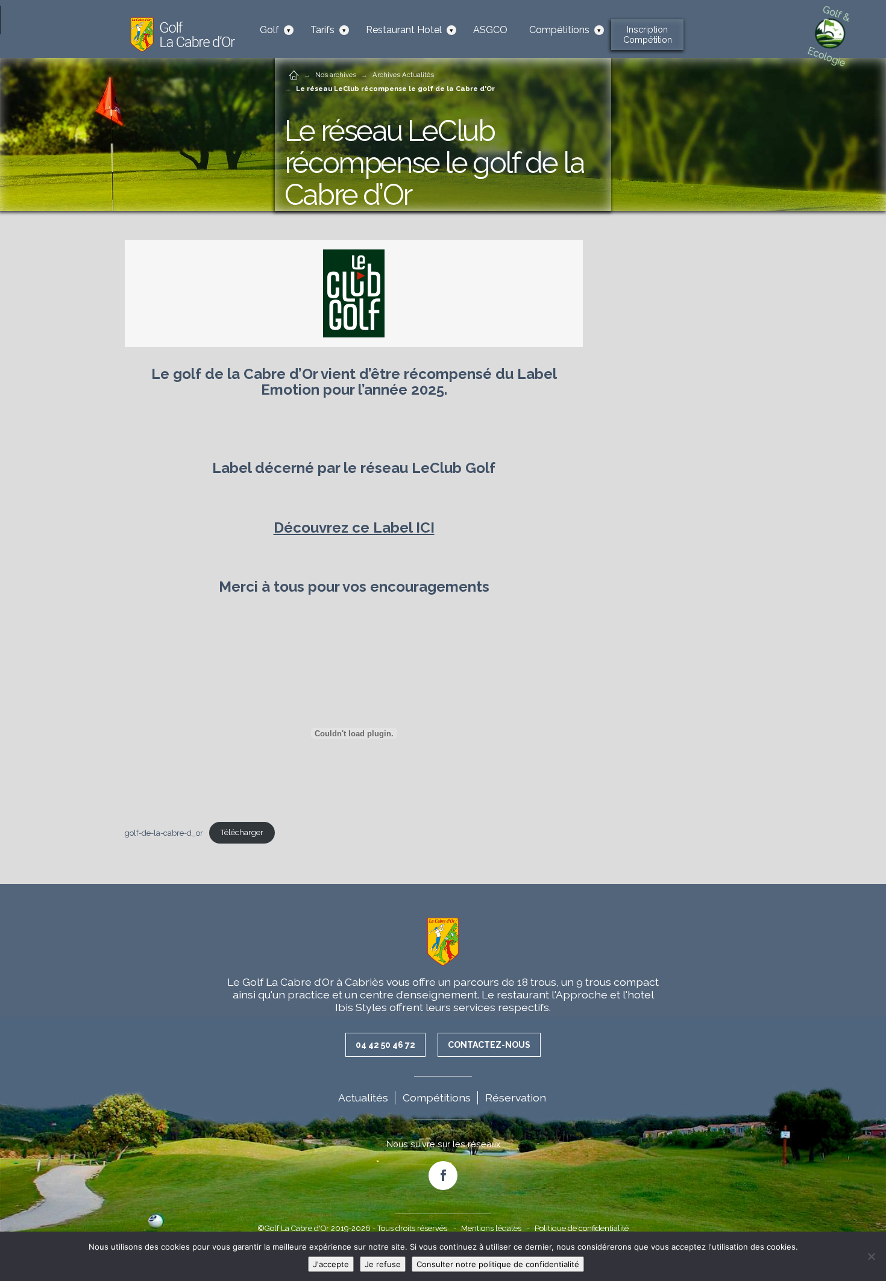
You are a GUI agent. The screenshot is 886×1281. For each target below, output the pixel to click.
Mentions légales (491, 1228)
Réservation (515, 1097)
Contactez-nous (489, 1045)
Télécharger (242, 832)
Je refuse (383, 1264)
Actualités (363, 1097)
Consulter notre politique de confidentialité (497, 1264)
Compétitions (437, 1097)
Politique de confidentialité (582, 1228)
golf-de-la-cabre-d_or (164, 832)
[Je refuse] (871, 1256)
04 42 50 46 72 (385, 1045)
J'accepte (331, 1264)
